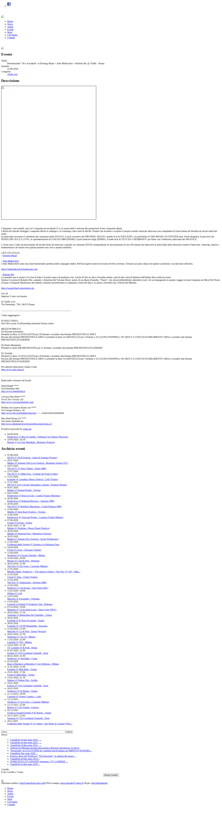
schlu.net (27, 429)
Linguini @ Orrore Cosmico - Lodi (24, 696)
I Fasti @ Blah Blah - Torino (21, 675)
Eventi (10, 29)
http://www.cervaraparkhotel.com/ (17, 402)
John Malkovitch (11, 261)
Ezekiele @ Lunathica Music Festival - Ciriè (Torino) (32, 479)
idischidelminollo (99, 783)
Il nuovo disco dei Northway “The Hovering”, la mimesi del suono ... (43, 756)
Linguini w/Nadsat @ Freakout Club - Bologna (29, 604)
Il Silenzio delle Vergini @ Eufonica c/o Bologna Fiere (33, 544)
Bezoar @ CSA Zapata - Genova (23, 707)
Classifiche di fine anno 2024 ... (25, 740)
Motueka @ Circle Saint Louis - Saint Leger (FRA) (31, 609)
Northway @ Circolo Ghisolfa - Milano (26, 555)
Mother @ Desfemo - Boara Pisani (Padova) (28, 528)
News (10, 24)
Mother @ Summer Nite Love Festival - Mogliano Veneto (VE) (37, 463)
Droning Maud (10, 255)
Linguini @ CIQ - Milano (19, 642)
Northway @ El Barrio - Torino (22, 691)
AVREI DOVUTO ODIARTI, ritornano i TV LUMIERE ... (39, 761)
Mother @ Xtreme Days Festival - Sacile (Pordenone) (32, 539)
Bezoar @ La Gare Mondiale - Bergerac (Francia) (31, 442)
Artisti (10, 26)
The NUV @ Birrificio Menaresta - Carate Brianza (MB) (34, 506)
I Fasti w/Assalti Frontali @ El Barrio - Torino (29, 713)
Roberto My (8, 274)
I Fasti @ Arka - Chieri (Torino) (22, 577)
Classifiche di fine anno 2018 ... (25, 764)
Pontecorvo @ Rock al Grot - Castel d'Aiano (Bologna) (33, 495)
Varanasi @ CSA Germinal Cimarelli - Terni (28, 718)
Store (9, 32)
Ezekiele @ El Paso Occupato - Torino (25, 620)
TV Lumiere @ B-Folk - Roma (22, 647)
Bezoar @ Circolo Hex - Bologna (23, 561)
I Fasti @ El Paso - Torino (19, 523)
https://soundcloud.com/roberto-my (17, 288)
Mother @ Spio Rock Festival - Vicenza (26, 512)
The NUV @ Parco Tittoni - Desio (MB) (26, 468)
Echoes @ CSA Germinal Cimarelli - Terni (27, 653)
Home (10, 21)
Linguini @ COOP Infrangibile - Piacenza (27, 626)
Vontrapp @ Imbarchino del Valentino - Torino (29, 615)
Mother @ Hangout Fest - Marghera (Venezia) (29, 533)
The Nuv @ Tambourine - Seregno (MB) (27, 582)
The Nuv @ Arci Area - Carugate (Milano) (27, 566)
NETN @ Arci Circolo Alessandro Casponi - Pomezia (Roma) (37, 485)
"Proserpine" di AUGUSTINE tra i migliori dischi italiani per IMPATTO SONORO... (51, 750)
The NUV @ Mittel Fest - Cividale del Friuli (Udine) (32, 474)
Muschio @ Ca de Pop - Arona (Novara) (26, 631)
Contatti (11, 37)
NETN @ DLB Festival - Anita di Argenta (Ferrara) (32, 457)
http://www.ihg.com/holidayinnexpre (18, 413)
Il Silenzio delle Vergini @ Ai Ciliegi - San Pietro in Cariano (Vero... (39, 723)
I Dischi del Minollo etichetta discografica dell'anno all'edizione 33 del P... (45, 748)
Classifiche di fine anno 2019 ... (25, 759)
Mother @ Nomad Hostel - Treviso (24, 490)
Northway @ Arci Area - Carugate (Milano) (28, 702)
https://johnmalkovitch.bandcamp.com (19, 269)
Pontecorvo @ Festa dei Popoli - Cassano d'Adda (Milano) (35, 517)
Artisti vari (12, 74)
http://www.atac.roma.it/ (12, 369)
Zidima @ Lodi (14, 593)
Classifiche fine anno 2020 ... (24, 753)
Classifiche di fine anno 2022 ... (25, 745)
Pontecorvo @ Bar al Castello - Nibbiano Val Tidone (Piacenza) (37, 437)
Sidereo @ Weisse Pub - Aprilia (22, 680)
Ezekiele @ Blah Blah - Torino (22, 669)
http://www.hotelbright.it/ (13, 391)
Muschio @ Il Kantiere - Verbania (23, 599)
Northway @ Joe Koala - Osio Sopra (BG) (27, 588)
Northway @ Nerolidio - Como (22, 658)
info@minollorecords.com (32, 783)
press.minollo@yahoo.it (71, 783)
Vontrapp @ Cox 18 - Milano (21, 637)
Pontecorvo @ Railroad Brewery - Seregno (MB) (30, 501)
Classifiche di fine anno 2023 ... (25, 742)
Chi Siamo (12, 35)
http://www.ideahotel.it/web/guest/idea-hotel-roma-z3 (26, 424)
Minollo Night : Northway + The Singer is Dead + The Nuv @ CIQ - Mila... (43, 571)
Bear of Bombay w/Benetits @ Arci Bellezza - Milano (33, 664)
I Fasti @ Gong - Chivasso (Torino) (24, 550)
